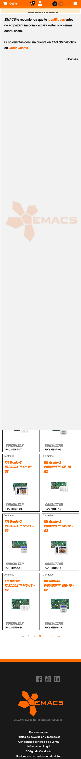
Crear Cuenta (18, 48)
